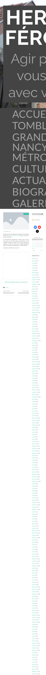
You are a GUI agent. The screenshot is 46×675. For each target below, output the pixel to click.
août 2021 (34, 399)
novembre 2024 (35, 307)
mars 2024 (34, 326)
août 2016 (34, 540)
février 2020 (34, 441)
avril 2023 (34, 352)
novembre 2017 (35, 504)
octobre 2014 (34, 591)
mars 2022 (34, 382)
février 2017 (34, 525)
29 (32, 248)
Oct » (41, 250)
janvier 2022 (34, 387)
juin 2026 (34, 263)
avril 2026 (34, 267)
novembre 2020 (35, 420)
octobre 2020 (34, 422)
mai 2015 (34, 575)
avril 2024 (34, 324)
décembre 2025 (35, 277)
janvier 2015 (34, 584)
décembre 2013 (35, 615)
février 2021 (34, 413)
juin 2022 (34, 375)
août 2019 (34, 455)
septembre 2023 (35, 340)
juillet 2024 (34, 317)
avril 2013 (34, 633)
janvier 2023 (34, 359)
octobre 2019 (34, 450)
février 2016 (34, 554)
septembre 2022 (35, 368)
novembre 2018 (35, 476)
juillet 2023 (34, 345)
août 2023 (34, 342)
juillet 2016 (34, 542)
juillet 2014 (34, 598)
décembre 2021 (35, 389)
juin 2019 (34, 460)
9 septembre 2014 (7, 231)
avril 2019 (34, 464)
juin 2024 (34, 319)
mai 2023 (34, 349)
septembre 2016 (35, 537)
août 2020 (34, 427)
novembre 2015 (35, 561)
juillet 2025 (34, 288)
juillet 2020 (34, 429)
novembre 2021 (35, 392)
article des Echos (16, 235)
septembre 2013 (35, 622)
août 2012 (34, 652)
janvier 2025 (34, 303)
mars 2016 (34, 551)
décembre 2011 (35, 671)
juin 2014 (34, 601)
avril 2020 (34, 436)
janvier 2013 (34, 640)
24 (35, 246)
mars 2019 (34, 467)
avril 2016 (34, 549)
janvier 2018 (34, 500)
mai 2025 (34, 293)
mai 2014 (34, 603)
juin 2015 (34, 572)
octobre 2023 (34, 338)
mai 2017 (34, 518)
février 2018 (34, 497)
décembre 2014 (35, 586)
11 (37, 243)
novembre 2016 (35, 532)
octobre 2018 (34, 479)
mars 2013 (34, 636)
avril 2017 (34, 521)
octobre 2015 (34, 563)
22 (32, 246)
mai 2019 (34, 462)
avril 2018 (34, 493)
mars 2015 (34, 579)
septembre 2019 (35, 453)
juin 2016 (34, 544)
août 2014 (34, 596)
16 (34, 244)
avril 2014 (34, 605)
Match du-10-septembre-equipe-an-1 (13, 282)
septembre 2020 (35, 425)
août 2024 (34, 314)
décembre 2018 (35, 474)
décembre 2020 (35, 418)
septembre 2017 (35, 509)
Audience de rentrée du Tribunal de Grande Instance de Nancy (9, 292)
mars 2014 (34, 608)
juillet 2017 (34, 514)
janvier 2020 (34, 443)
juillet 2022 (34, 373)
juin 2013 (34, 629)
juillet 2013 (34, 626)
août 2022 (34, 371)
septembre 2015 (35, 565)
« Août (33, 250)
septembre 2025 (35, 284)
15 (32, 244)
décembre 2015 (35, 558)
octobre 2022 (34, 366)
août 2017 (34, 511)
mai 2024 (34, 321)
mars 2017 (34, 523)
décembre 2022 (35, 361)
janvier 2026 (34, 274)
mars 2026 (34, 270)
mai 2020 (34, 434)
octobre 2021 (34, 394)
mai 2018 (34, 490)
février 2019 (34, 469)
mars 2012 (34, 664)
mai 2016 (34, 547)
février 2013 (34, 638)
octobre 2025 (34, 281)
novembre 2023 (35, 335)
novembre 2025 (35, 279)
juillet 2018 (34, 486)
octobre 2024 (34, 310)
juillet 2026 (34, 260)
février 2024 (34, 328)
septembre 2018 (35, 481)
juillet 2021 (34, 401)
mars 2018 (34, 495)
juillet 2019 (34, 457)
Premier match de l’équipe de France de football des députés (23, 292)
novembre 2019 (35, 448)
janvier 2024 (34, 331)
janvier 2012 (34, 669)
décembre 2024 (35, 305)
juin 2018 (34, 488)
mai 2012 (34, 659)
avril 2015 (34, 577)
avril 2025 (34, 296)
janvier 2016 (34, 556)
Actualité (6, 287)
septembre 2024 (35, 312)
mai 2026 (34, 265)
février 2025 (34, 300)
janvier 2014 (34, 612)
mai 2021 (34, 406)
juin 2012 (34, 657)
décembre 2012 (35, 643)
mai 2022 (34, 378)
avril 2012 (34, 662)
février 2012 (34, 666)
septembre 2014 (35, 594)
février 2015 (34, 582)
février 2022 (34, 385)
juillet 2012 (34, 654)
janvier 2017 (34, 528)
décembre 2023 (35, 333)
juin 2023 (34, 347)
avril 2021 (34, 408)
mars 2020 (34, 439)
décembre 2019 (35, 446)
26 (38, 246)
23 (34, 246)
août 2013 (34, 624)
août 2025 (34, 286)
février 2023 (34, 357)
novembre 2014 (35, 589)
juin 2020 (34, 432)
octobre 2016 (34, 535)
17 (35, 244)
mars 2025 (34, 298)
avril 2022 (34, 380)
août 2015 (34, 568)
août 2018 (34, 483)
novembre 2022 (35, 364)
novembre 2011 (35, 673)
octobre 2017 (34, 507)
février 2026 (34, 272)
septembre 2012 (35, 650)
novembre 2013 (35, 617)
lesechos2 (25, 282)
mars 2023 (34, 354)
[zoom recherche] (42, 214)
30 (34, 248)
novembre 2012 (35, 645)
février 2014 (34, 610)
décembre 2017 (35, 502)
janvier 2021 (34, 415)
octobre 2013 (34, 619)
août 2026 (34, 258)
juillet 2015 (34, 570)
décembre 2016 (35, 530)
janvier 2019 (34, 471)
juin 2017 (34, 516)
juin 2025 (34, 291)
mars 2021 (34, 411)
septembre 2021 (35, 396)
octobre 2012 (34, 647)
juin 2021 (34, 403)
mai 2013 (34, 631)
